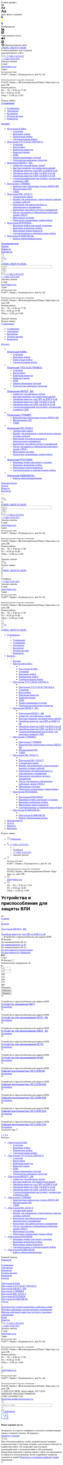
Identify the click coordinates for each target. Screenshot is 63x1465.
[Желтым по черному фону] (2, 21)
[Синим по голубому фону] (2, 24)
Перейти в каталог (10, 1436)
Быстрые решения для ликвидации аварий (34, 168)
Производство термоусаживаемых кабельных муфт (26, 1307)
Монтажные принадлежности (28, 230)
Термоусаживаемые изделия (27, 157)
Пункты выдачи (15, 116)
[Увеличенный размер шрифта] (3, 12)
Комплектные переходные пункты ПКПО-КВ (36, 186)
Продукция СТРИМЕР (18, 183)
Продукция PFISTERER (19, 223)
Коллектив (12, 113)
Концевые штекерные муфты (27, 228)
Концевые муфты (21, 134)
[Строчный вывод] (4, 958)
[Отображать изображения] (3, 29)
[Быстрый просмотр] (2, 996)
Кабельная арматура (23, 149)
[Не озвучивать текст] (2, 42)
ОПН (15, 155)
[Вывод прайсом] (6, 958)
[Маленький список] (2, 955)
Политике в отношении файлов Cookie (39, 1457)
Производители (9, 243)
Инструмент (19, 147)
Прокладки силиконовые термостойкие (32, 220)
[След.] (1, 1132)
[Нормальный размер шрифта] (3, 8)
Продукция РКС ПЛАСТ (20, 194)
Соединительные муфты (25, 139)
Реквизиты (12, 118)
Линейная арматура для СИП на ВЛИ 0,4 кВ (35, 170)
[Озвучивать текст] (3, 39)
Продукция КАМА (17, 129)
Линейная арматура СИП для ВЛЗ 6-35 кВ (34, 176)
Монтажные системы (23, 217)
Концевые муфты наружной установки (32, 225)
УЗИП (16, 191)
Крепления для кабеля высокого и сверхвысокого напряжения (30, 205)
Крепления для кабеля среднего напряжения (35, 210)
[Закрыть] (2, 1462)
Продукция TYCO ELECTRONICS (25, 142)
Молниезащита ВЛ (22, 189)
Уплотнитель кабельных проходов (30, 160)
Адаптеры (18, 131)
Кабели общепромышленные (27, 238)
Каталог (5, 123)
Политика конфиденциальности (17, 1399)
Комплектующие (21, 152)
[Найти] (3, 270)
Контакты (6, 252)
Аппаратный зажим (23, 196)
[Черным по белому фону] (2, 17)
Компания (6, 1260)
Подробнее (6, 1007)
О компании (7, 103)
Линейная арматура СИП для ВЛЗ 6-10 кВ (34, 173)
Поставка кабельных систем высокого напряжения (26, 1309)
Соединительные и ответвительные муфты (34, 233)
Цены (4, 1317)
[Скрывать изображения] (2, 33)
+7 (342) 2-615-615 (15, 56)
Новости (6, 249)
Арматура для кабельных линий (29, 165)
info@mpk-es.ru (8, 66)
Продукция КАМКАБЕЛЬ (20, 236)
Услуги (4, 246)
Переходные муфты (23, 136)
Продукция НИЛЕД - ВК (20, 163)
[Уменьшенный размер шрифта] (2, 5)
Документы (13, 111)
